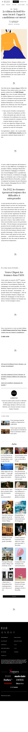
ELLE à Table (21, 4)
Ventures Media (5, 648)
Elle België (4, 641)
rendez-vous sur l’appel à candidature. (13, 332)
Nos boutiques (18, 641)
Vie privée (3, 652)
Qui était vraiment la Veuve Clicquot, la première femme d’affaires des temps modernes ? (13, 376)
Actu (14, 444)
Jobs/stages (17, 637)
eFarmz (14, 170)
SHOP (16, 1)
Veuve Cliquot (15, 88)
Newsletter (23, 1)
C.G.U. (15, 644)
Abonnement (4, 637)
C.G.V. (15, 648)
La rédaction (14, 21)
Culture (14, 4)
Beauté (8, 4)
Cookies (16, 652)
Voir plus (14, 596)
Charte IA (3, 655)
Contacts (3, 644)
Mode (3, 4)
